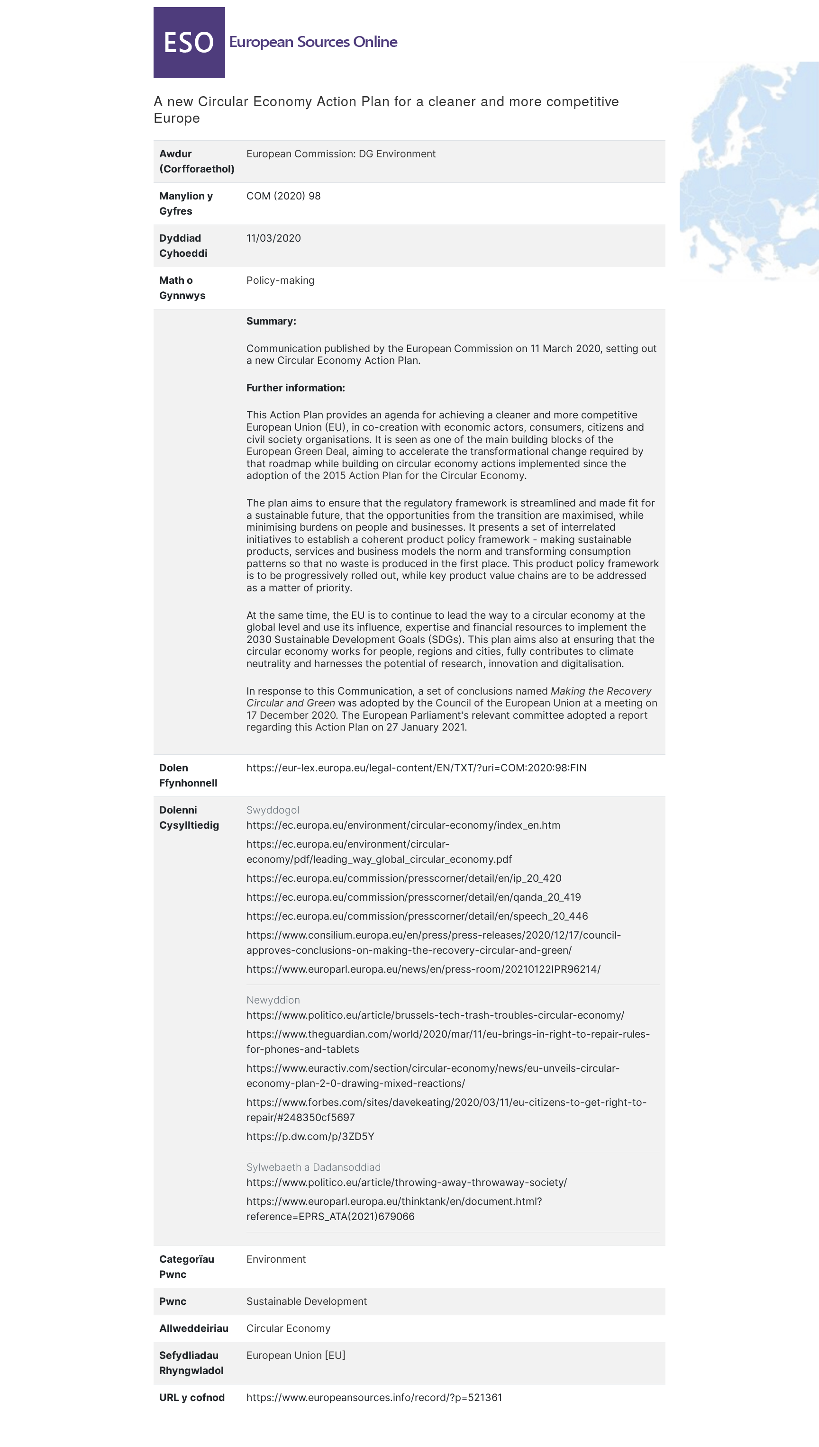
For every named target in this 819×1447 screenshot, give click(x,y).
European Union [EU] (296, 1355)
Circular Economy (288, 1328)
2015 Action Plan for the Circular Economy (423, 475)
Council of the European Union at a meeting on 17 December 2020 (451, 708)
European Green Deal (296, 451)
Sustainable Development (306, 1301)
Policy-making (280, 280)
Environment (276, 1259)
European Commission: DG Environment (341, 153)
